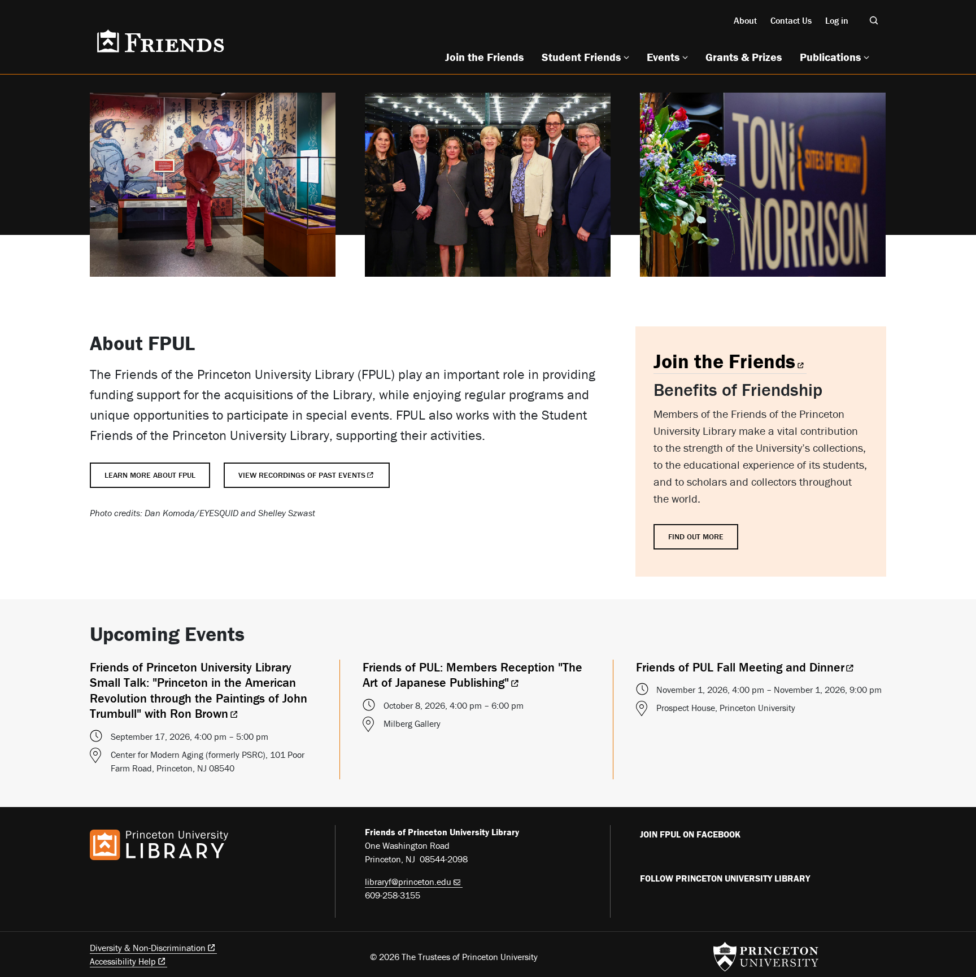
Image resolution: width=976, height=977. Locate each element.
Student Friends (581, 57)
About (745, 20)
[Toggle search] (874, 20)
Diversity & (148, 947)
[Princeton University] (765, 956)
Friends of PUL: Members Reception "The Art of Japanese (472, 675)
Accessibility (123, 961)
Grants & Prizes (743, 57)
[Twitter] (672, 902)
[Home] (159, 41)
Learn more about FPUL (149, 475)
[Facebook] (646, 857)
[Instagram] (699, 902)
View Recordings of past (301, 475)
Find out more (696, 536)
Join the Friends (484, 57)
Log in (836, 20)
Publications (830, 57)
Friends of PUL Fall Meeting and (740, 667)
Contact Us (791, 20)
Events (663, 57)
